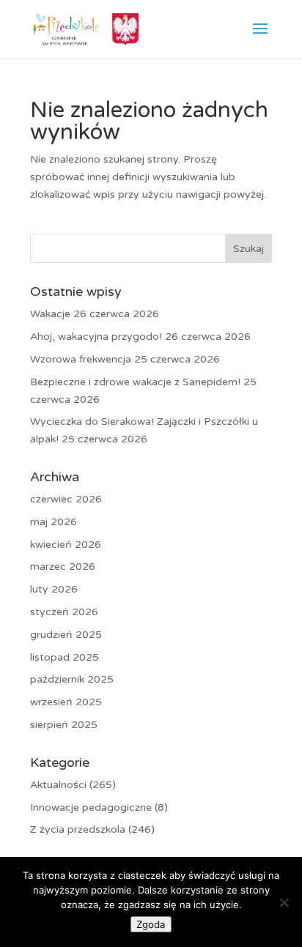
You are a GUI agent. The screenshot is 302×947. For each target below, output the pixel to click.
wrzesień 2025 (66, 702)
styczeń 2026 (64, 612)
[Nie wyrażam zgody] (283, 902)
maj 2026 (53, 522)
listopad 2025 (64, 657)
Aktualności (58, 785)
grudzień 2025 (66, 634)
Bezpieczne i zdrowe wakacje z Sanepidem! (135, 382)
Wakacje (50, 314)
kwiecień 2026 (65, 544)
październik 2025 (72, 679)
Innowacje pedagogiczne (91, 807)
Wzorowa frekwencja (80, 359)
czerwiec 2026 (66, 499)
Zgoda (151, 924)
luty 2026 (54, 589)
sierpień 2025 (63, 724)
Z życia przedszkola (77, 829)
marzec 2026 (62, 566)
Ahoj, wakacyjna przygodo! (96, 336)
